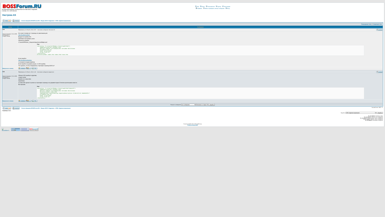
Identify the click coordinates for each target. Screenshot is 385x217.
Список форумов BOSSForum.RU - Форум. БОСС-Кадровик (37, 20)
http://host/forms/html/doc (25, 60)
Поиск (203, 6)
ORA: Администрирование (63, 20)
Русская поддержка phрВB (192, 125)
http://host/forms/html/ (24, 35)
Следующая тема (377, 24)
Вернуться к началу (8, 68)
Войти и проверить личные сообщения (214, 8)
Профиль (199, 8)
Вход (228, 8)
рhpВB (189, 123)
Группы (219, 6)
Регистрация (227, 6)
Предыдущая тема (366, 24)
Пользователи (211, 6)
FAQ (198, 6)
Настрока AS (9, 15)
